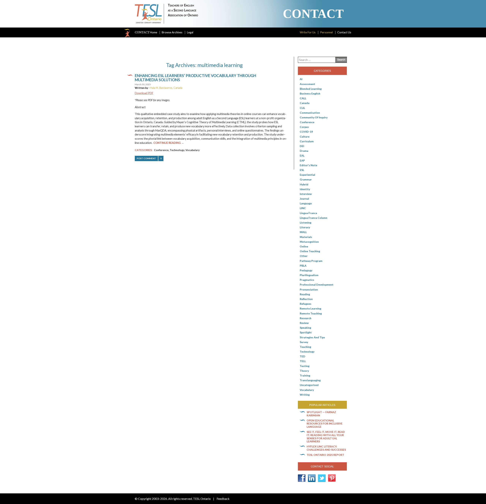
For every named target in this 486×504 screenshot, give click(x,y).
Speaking (305, 327)
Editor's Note (308, 165)
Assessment (307, 84)
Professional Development (316, 284)
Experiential (307, 174)
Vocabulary (192, 150)
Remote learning (310, 308)
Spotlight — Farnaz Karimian (321, 413)
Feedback (223, 498)
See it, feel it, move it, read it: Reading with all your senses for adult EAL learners (326, 436)
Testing (304, 366)
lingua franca (308, 213)
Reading (305, 294)
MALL (303, 232)
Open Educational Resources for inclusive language (324, 423)
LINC (303, 208)
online (304, 246)
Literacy (305, 227)
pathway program (311, 260)
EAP (302, 160)
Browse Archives (172, 32)
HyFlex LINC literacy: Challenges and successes (326, 448)
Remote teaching (311, 313)
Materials (306, 237)
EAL (302, 155)
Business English (310, 93)
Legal (190, 32)
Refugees (305, 303)
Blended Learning (311, 88)
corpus (304, 126)
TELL (303, 361)
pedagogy (306, 270)
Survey (304, 342)
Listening (305, 222)
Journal (304, 198)
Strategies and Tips (312, 337)
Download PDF (144, 93)
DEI (302, 146)
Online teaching (310, 251)
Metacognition (309, 241)
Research (305, 318)
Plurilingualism (309, 275)
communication (310, 112)
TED (302, 356)
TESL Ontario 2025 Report (325, 454)
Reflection (306, 299)
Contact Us (344, 32)
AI (301, 79)
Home (146, 32)
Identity (305, 189)
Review (304, 322)
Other (304, 256)
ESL (302, 170)
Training (305, 375)
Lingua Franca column (313, 217)
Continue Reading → (168, 142)
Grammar (306, 179)
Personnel (326, 32)
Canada (304, 103)
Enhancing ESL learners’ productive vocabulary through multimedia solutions (195, 77)
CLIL (302, 107)
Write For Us (308, 32)
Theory (304, 370)
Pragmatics (307, 279)
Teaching (305, 346)
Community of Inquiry (313, 117)
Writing (305, 394)
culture (304, 136)
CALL (303, 98)
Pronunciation (309, 289)
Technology (177, 150)
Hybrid (304, 184)
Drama (304, 150)
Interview (306, 193)
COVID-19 (306, 131)
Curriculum (307, 141)
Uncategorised (309, 385)
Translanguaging (310, 380)
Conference (161, 150)
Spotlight (306, 332)
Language (306, 203)
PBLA (303, 265)
